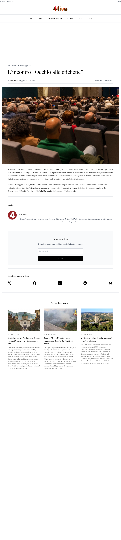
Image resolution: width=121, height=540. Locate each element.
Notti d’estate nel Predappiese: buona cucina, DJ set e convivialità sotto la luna (24, 341)
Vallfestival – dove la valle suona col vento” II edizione (96, 339)
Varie (90, 18)
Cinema (70, 18)
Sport (81, 18)
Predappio (12, 66)
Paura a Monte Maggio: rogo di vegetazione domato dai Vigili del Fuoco (58, 341)
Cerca (119, 1)
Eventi (40, 18)
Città (30, 18)
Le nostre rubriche (55, 18)
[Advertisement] (60, 40)
